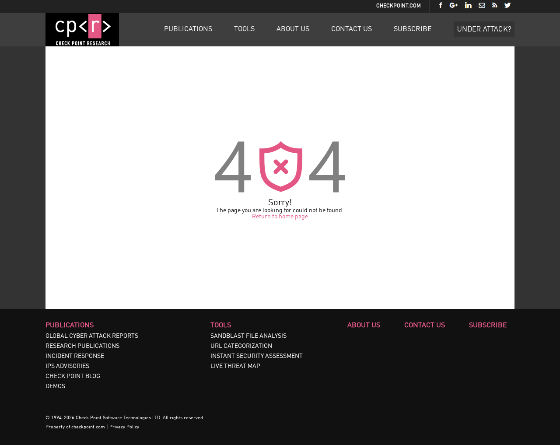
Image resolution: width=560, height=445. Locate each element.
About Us (292, 29)
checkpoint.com (88, 427)
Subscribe (413, 29)
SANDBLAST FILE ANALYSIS (248, 336)
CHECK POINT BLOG (73, 376)
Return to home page (280, 217)
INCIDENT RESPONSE (75, 356)
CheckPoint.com (398, 6)
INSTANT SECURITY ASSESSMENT (256, 356)
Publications (188, 29)
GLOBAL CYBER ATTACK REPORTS (92, 336)
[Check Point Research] (82, 45)
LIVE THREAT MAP (235, 366)
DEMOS (55, 386)
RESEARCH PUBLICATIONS (82, 346)
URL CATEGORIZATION (241, 346)
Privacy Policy (124, 427)
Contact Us (351, 29)
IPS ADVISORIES (67, 366)
